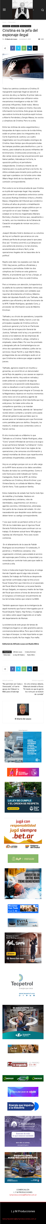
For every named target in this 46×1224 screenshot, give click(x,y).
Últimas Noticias (25, 26)
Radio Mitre (15, 26)
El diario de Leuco (11, 39)
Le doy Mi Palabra (19, 655)
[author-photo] (23, 715)
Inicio (4, 22)
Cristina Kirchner (30, 652)
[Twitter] (18, 48)
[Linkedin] (29, 48)
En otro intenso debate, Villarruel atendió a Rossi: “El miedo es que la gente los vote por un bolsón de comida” (33, 689)
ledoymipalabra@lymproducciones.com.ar (19, 1219)
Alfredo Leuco (17, 652)
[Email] (35, 48)
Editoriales (12, 22)
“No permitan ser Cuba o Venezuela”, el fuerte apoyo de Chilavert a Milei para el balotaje (12, 688)
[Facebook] (12, 48)
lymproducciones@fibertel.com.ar (23, 1195)
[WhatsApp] (23, 48)
